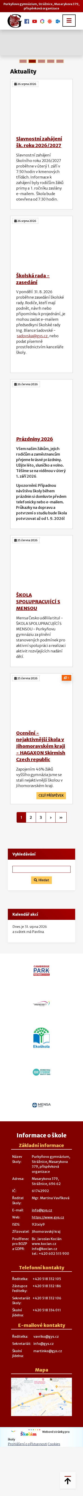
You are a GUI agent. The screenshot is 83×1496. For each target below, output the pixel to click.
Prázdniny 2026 (34, 439)
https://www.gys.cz (48, 1217)
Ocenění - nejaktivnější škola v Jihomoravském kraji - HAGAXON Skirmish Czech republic (40, 746)
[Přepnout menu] (69, 20)
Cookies (54, 1444)
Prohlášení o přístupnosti (27, 1444)
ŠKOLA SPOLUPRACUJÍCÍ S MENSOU (38, 601)
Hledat (43, 880)
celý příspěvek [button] (51, 795)
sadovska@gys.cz (32, 336)
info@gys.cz (42, 1210)
